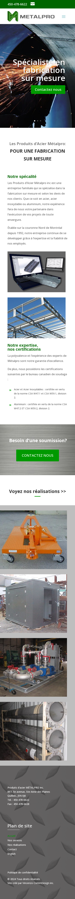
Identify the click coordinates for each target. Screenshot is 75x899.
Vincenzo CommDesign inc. (38, 883)
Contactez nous (48, 89)
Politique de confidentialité (23, 872)
